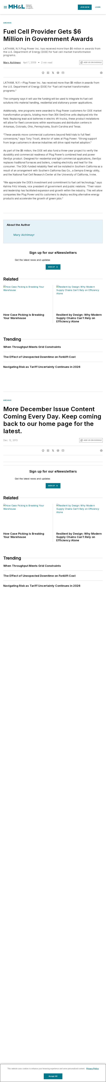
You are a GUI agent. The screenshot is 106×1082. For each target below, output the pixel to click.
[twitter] (53, 72)
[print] (101, 72)
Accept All (53, 1076)
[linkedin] (48, 72)
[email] (63, 72)
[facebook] (43, 72)
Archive (7, 23)
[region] (53, 1073)
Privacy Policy (92, 1069)
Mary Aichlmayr (12, 62)
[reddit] (58, 72)
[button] (5, 7)
